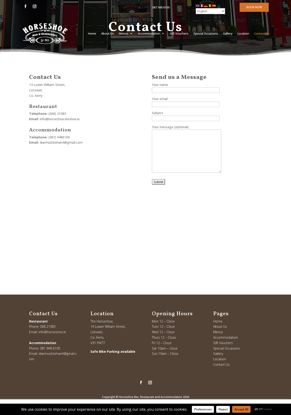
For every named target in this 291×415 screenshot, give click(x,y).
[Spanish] (214, 5)
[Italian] (210, 5)
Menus (123, 33)
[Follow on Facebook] (25, 6)
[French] (202, 5)
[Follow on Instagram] (34, 6)
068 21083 (47, 326)
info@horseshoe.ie (52, 332)
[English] (198, 5)
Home (92, 33)
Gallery (228, 33)
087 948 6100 (161, 7)
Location (243, 33)
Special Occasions (205, 33)
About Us (107, 33)
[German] (206, 5)
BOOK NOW (254, 7)
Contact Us (261, 33)
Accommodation (149, 33)
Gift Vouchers (179, 33)
